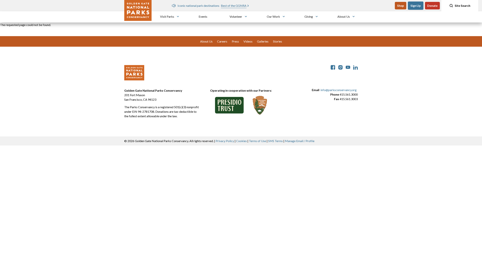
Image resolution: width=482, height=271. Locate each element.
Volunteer (236, 16)
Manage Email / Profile (299, 141)
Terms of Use (257, 141)
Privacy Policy (225, 141)
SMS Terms (275, 141)
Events (203, 16)
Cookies (241, 141)
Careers (222, 41)
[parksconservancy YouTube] (348, 67)
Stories (277, 41)
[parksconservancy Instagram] (340, 67)
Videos (247, 41)
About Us (343, 16)
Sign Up (415, 5)
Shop (400, 5)
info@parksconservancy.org (338, 90)
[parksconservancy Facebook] (333, 67)
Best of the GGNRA (233, 5)
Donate (432, 5)
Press (235, 41)
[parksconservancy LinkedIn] (355, 67)
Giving (308, 16)
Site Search (462, 5)
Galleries (262, 41)
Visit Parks (167, 16)
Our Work (273, 16)
